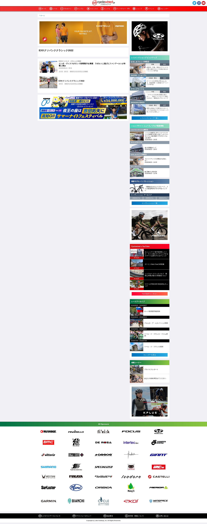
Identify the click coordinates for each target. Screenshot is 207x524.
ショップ (139, 9)
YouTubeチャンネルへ (149, 294)
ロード (66, 71)
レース (55, 9)
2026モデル (136, 198)
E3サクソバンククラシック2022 (79, 71)
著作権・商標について (136, 516)
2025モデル (149, 198)
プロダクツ (67, 9)
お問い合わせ (163, 516)
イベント (151, 9)
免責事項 (110, 516)
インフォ (107, 9)
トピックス (94, 9)
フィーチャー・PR (122, 9)
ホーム (42, 15)
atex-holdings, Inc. (101, 520)
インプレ (81, 9)
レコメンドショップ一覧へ (149, 118)
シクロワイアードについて (51, 516)
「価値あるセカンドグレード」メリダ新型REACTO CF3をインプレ (156, 188)
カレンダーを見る (149, 355)
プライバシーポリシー (83, 516)
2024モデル (163, 198)
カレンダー (164, 9)
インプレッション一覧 (149, 203)
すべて (44, 9)
